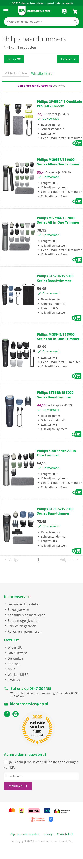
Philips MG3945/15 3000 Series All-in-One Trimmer (58, 336)
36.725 (16, 3)
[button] (14, 59)
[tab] (41, 59)
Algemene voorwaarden (24, 834)
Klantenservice (17, 596)
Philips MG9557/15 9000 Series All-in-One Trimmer (58, 161)
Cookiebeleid (65, 834)
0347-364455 (40, 688)
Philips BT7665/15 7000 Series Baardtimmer (55, 511)
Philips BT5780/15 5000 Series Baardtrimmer (55, 278)
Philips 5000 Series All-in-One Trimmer (57, 453)
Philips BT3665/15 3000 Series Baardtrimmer (55, 394)
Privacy (48, 834)
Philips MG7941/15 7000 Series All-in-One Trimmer (58, 220)
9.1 (73, 3)
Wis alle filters (41, 73)
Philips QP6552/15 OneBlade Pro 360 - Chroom (59, 103)
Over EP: (11, 639)
